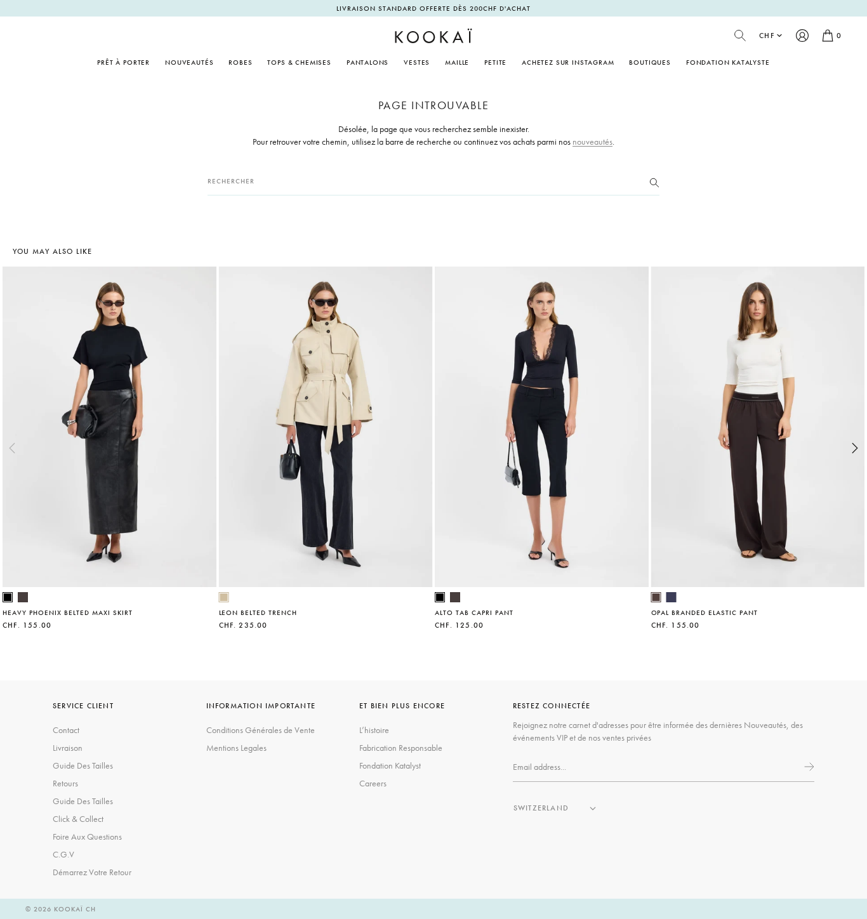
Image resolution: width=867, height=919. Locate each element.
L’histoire (374, 730)
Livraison (68, 747)
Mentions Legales (236, 747)
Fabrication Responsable (400, 747)
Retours (65, 783)
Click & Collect (78, 818)
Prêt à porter (123, 62)
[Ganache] (656, 597)
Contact (66, 730)
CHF (766, 35)
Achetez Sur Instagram (568, 62)
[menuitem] (189, 62)
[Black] (8, 597)
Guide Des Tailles (83, 765)
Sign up (808, 766)
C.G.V (63, 854)
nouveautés (592, 141)
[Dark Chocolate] (23, 597)
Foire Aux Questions (87, 836)
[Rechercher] (654, 181)
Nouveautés (189, 62)
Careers (373, 783)
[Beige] (224, 597)
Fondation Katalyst (390, 765)
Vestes (417, 62)
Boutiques (649, 62)
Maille (457, 62)
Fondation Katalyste (728, 62)
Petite (495, 62)
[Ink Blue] (671, 597)
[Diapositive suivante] (854, 448)
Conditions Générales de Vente (260, 730)
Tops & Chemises (299, 62)
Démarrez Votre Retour (92, 872)
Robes (240, 62)
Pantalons (367, 62)
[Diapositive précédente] (12, 448)
